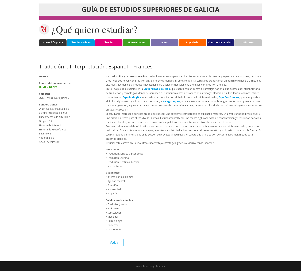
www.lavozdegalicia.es (150, 266)
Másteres (248, 42)
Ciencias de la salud (220, 42)
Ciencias (109, 42)
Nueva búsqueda (53, 42)
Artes (164, 42)
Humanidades (136, 42)
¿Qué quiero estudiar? (94, 29)
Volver (115, 242)
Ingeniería (192, 42)
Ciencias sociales (81, 42)
